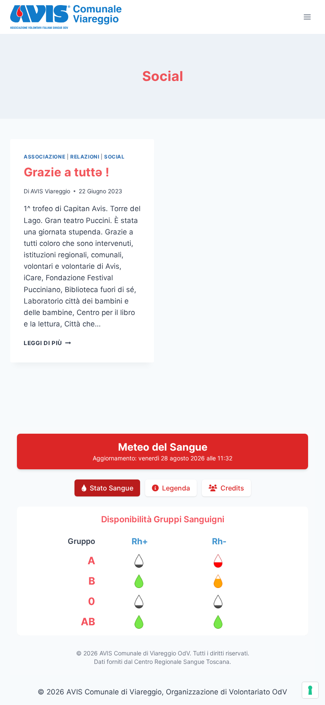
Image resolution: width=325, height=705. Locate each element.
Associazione (44, 156)
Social (114, 156)
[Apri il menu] (307, 16)
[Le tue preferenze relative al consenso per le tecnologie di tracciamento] (310, 690)
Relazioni (84, 156)
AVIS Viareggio (50, 191)
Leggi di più (47, 343)
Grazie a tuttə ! (66, 172)
